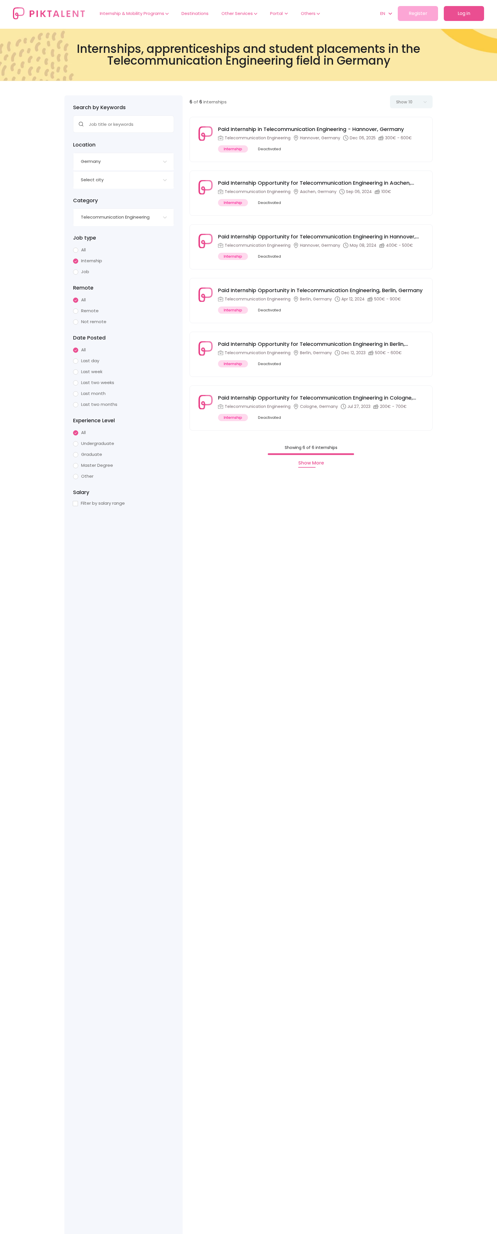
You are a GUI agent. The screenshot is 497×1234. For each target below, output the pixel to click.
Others (309, 13)
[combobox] (123, 161)
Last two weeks (97, 382)
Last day (90, 361)
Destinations (195, 13)
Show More (311, 463)
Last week (91, 372)
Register (418, 13)
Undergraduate (97, 443)
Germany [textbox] (91, 161)
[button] (383, 13)
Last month (93, 393)
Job (85, 272)
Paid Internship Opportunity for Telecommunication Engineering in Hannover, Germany (317, 236)
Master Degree (97, 465)
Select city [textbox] (92, 180)
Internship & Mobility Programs (132, 13)
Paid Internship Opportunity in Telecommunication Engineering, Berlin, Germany (320, 290)
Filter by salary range (103, 503)
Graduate (91, 454)
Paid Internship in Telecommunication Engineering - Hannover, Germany (311, 129)
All (83, 250)
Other (87, 476)
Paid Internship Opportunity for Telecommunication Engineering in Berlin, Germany (311, 344)
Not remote (93, 322)
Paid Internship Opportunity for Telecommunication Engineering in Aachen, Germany (314, 183)
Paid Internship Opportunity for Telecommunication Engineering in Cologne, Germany (315, 398)
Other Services (237, 13)
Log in (464, 13)
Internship (91, 261)
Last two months (99, 404)
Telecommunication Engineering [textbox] (115, 217)
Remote (90, 311)
